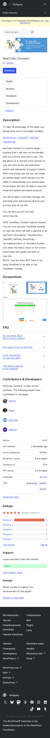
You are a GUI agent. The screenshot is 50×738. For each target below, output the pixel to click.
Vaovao (7, 620)
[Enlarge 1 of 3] (20, 285)
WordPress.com (12, 667)
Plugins (29, 625)
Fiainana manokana (13, 634)
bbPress (8, 677)
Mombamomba (10, 615)
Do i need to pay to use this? (18, 347)
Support (10, 110)
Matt (7, 672)
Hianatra (7, 643)
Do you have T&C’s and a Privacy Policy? (14, 337)
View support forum (13, 572)
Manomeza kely (36, 653)
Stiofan (10, 62)
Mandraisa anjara (35, 643)
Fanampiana (9, 648)
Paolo (12, 410)
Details (9, 81)
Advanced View (11, 497)
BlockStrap (9, 141)
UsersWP (23, 137)
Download (9, 70)
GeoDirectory (10, 137)
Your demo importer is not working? (13, 367)
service (43, 489)
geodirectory (31, 483)
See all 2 (43, 477)
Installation (11, 95)
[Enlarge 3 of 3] (43, 300)
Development (12, 103)
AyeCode (13, 420)
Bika (28, 620)
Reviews (10, 88)
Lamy (29, 630)
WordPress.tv (11, 658)
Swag (30, 658)
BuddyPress (10, 682)
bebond (13, 429)
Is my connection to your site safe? (12, 356)
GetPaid (34, 137)
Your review (9, 544)
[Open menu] (45, 4)
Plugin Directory (10, 13)
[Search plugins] (32, 32)
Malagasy (14, 695)
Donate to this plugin (13, 597)
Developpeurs (10, 653)
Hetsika (30, 648)
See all (44, 544)
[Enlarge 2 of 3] (43, 285)
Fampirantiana (33, 615)
